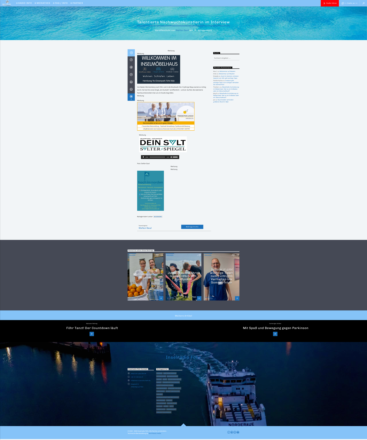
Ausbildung (161, 376)
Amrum (159, 373)
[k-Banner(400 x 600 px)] (174, 191)
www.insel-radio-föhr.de (138, 373)
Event (159, 382)
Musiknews (158, 216)
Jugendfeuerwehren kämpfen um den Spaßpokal (184, 276)
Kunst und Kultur (172, 391)
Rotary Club (172, 403)
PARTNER (78, 3)
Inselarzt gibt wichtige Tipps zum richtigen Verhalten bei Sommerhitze (226, 82)
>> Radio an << (351, 3)
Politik (169, 400)
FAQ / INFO (61, 3)
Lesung (159, 394)
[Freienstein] (174, 116)
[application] (160, 157)
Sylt (171, 406)
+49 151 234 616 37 (137, 377)
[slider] (175, 157)
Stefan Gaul (182, 30)
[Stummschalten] (171, 157)
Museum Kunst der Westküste (167, 397)
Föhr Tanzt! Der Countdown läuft (92, 328)
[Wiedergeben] (143, 157)
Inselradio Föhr (183, 357)
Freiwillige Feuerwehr (171, 382)
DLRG (165, 379)
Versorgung (171, 409)
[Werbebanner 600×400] (174, 69)
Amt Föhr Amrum (170, 373)
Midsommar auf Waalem (227, 71)
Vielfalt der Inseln (164, 412)
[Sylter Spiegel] (175, 144)
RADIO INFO (25, 3)
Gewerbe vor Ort (174, 388)
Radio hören (331, 3)
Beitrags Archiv (192, 227)
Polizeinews (161, 403)
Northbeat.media (155, 433)
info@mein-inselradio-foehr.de (140, 380)
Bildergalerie (172, 376)
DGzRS (159, 379)
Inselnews (183, 17)
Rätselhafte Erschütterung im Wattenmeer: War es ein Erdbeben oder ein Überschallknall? (226, 89)
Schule (159, 406)
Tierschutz (161, 409)
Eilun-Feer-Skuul (174, 379)
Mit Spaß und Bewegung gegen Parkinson (276, 328)
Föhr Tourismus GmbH (165, 385)
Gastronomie (161, 388)
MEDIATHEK (43, 3)
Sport (166, 406)
